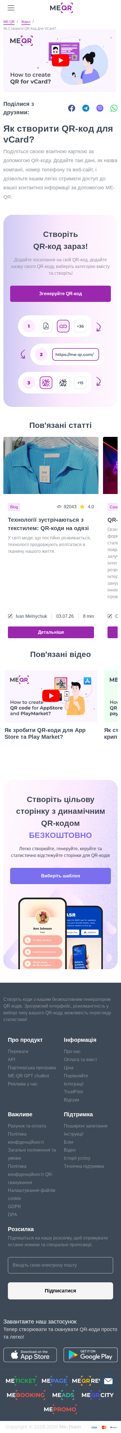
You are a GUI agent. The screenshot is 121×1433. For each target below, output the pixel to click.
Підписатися (60, 1291)
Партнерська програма (32, 1067)
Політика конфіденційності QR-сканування (30, 1174)
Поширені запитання (85, 1126)
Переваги (18, 1051)
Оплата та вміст (80, 1059)
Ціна (68, 1067)
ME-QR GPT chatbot (28, 1075)
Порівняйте (76, 1075)
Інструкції (73, 1134)
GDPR (14, 1206)
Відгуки (71, 1100)
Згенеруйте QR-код (60, 293)
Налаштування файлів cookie (31, 1194)
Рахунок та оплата (27, 1126)
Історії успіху (77, 1158)
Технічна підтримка (84, 1166)
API (11, 1059)
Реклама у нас (23, 1084)
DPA (12, 1214)
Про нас (72, 1051)
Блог (69, 1142)
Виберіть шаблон (60, 875)
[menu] (11, 8)
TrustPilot (73, 1091)
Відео (25, 22)
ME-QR (9, 22)
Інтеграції (74, 1084)
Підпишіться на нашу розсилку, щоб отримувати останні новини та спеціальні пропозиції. (58, 1241)
